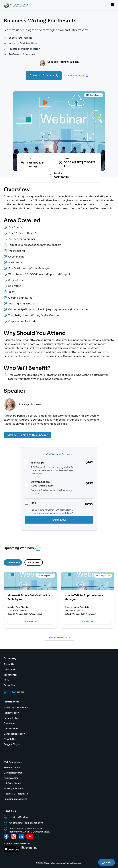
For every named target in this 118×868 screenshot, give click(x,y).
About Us (9, 664)
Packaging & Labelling (15, 799)
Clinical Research (13, 772)
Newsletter (10, 739)
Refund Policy (11, 718)
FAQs (7, 680)
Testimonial (10, 674)
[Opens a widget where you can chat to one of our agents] (106, 862)
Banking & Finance (13, 788)
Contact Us (10, 669)
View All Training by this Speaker (27, 435)
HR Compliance (12, 783)
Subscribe (9, 685)
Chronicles (33, 562)
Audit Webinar (11, 778)
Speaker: (63, 61)
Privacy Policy (11, 712)
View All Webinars (57, 637)
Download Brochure (42, 75)
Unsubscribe (11, 728)
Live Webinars (13, 562)
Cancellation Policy (14, 733)
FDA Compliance (13, 762)
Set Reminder (76, 75)
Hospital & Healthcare (16, 793)
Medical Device (12, 767)
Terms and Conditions (16, 707)
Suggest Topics (12, 744)
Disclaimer (10, 723)
